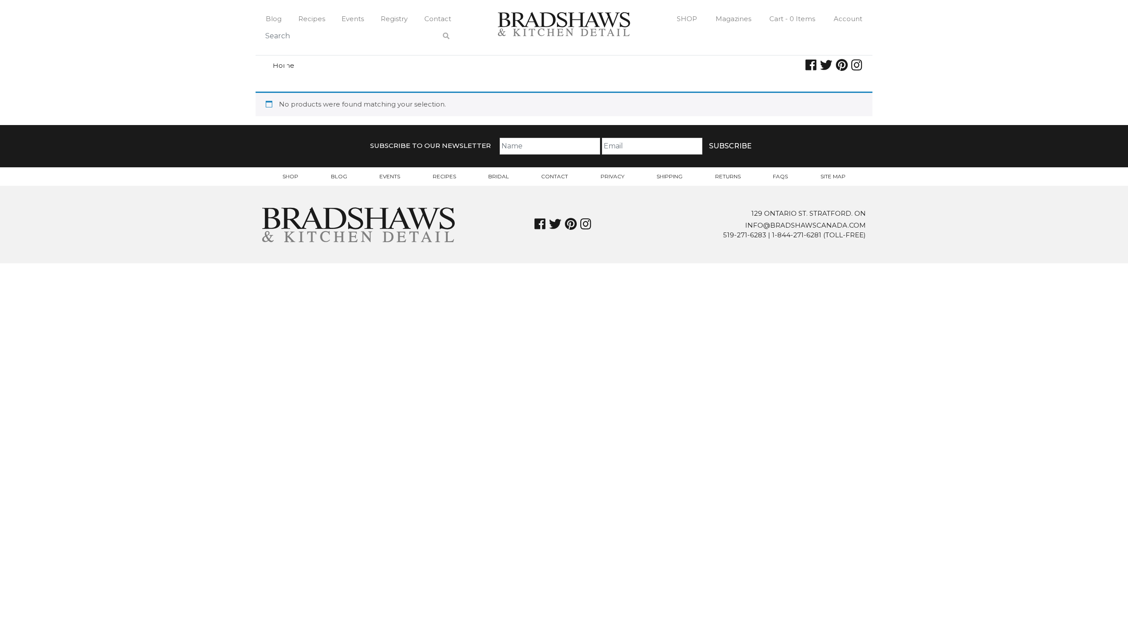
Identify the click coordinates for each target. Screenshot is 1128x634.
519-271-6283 (744, 235)
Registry (394, 19)
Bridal (498, 176)
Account (848, 19)
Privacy (612, 176)
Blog (274, 19)
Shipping (670, 176)
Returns (728, 176)
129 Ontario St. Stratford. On (808, 213)
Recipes (311, 19)
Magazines (733, 19)
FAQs (780, 176)
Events (352, 19)
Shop (687, 19)
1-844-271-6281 (796, 235)
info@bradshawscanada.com (805, 225)
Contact (437, 19)
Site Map (833, 176)
